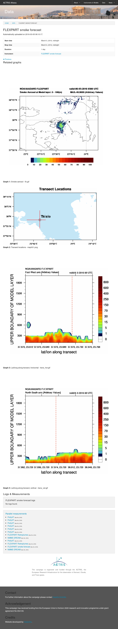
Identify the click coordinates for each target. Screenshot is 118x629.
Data (103, 2)
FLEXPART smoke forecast (27, 23)
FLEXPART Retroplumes (18, 534)
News (110, 2)
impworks (28, 621)
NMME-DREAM (14, 537)
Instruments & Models (91, 2)
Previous (7, 59)
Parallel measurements (16, 513)
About (76, 2)
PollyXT (11, 517)
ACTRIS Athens (10, 2)
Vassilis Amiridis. (59, 597)
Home (7, 23)
